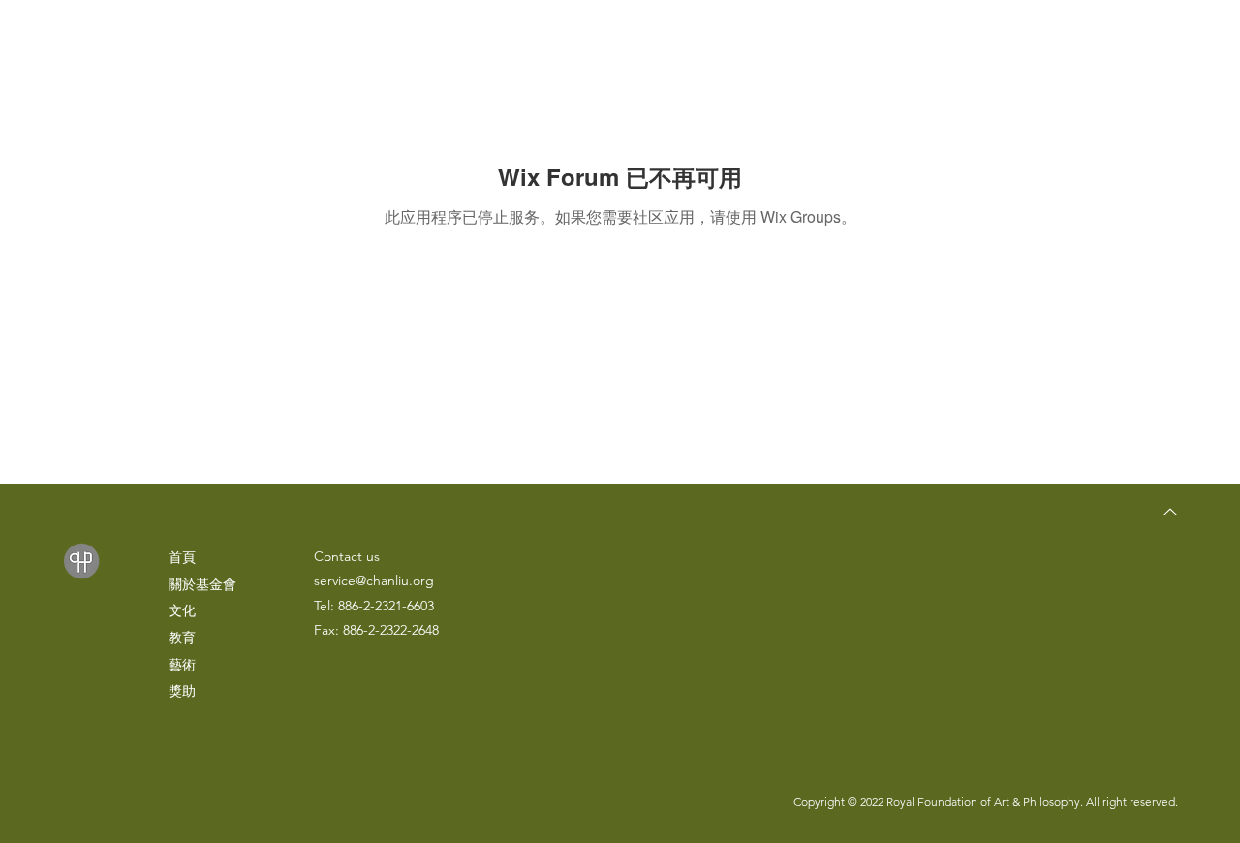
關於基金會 (202, 584)
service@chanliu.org (374, 580)
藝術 (182, 664)
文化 (182, 610)
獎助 (182, 691)
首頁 (182, 557)
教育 (182, 637)
